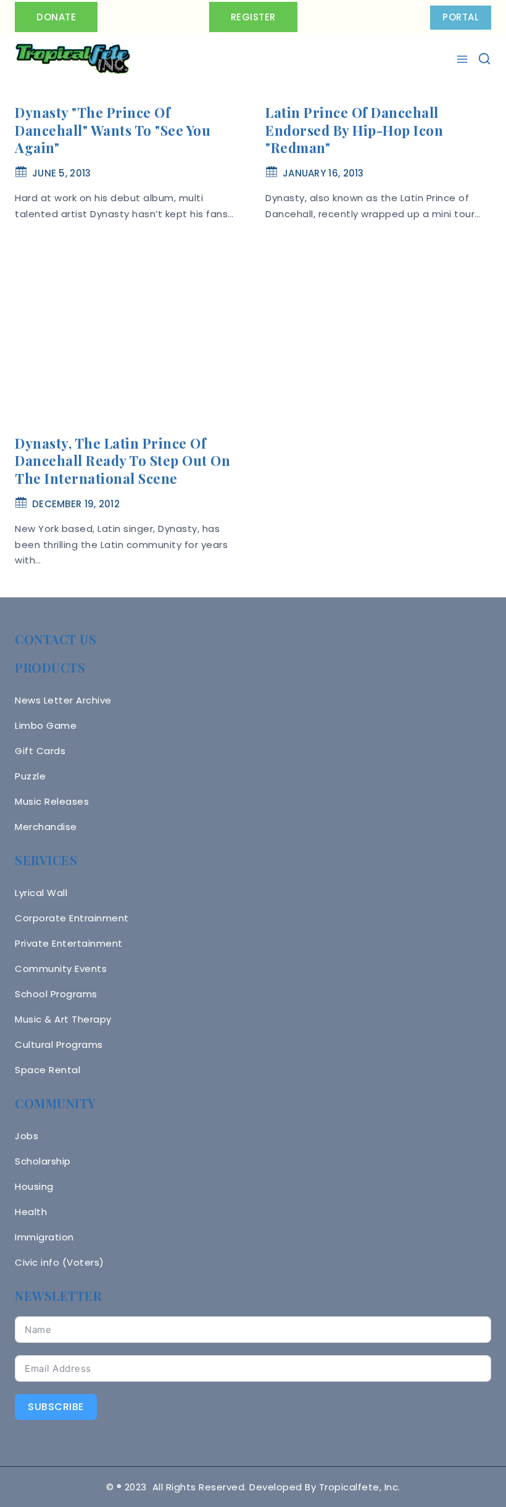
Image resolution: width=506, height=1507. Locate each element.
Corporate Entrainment (72, 917)
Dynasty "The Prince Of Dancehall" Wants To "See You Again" (112, 130)
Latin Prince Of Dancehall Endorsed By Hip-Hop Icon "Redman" (354, 130)
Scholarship (43, 1161)
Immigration (44, 1237)
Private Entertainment (69, 943)
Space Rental (47, 1069)
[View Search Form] (484, 58)
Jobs (26, 1135)
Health (31, 1211)
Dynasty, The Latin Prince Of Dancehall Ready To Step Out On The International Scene (122, 461)
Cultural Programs (59, 1044)
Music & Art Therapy (63, 1019)
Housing (34, 1186)
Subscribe (56, 1407)
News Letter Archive (63, 700)
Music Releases (52, 801)
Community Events (61, 968)
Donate (56, 16)
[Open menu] (463, 59)
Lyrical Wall (41, 892)
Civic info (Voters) (59, 1262)
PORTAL (460, 16)
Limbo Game (46, 725)
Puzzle (30, 776)
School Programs (56, 993)
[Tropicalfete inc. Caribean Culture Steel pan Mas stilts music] (73, 59)
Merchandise (46, 826)
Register (253, 16)
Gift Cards (40, 750)
